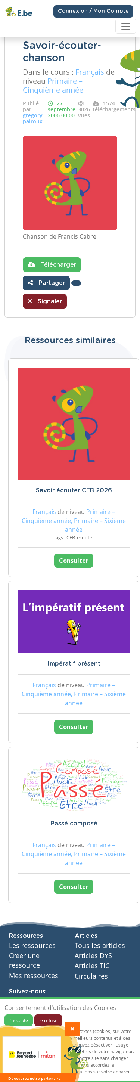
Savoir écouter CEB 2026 (74, 490)
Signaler (49, 301)
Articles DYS (93, 955)
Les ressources (32, 945)
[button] (76, 283)
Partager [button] (51, 283)
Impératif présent (73, 664)
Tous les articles (100, 945)
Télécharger (57, 265)
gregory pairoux (33, 118)
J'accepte (18, 1020)
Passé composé (73, 824)
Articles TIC (92, 965)
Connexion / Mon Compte (93, 11)
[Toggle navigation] (125, 26)
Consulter (73, 560)
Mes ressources (33, 975)
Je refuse (48, 1020)
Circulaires (91, 976)
